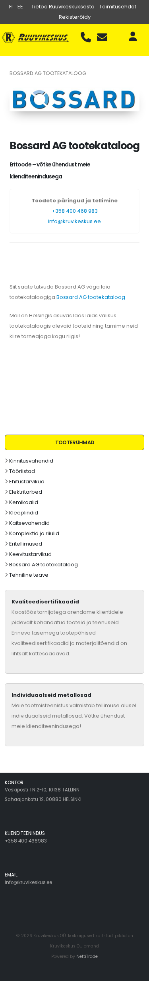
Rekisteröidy (75, 17)
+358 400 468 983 (75, 211)
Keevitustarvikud (30, 554)
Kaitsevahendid (29, 523)
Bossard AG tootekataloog (43, 564)
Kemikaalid (23, 502)
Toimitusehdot (117, 6)
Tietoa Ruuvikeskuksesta (63, 6)
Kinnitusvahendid (31, 461)
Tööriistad (22, 471)
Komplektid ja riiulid (34, 533)
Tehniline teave (28, 575)
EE (20, 6)
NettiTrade (87, 956)
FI (11, 6)
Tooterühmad (74, 442)
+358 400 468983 (26, 841)
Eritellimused (25, 544)
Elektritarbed (25, 492)
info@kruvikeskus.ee (74, 221)
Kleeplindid (23, 512)
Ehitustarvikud (27, 481)
